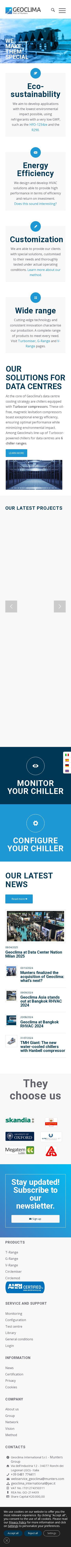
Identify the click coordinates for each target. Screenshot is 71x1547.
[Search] (51, 10)
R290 (35, 130)
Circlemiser (13, 1271)
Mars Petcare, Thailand (32, 726)
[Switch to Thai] (67, 770)
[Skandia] (20, 1120)
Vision (9, 1428)
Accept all (13, 1533)
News (9, 1368)
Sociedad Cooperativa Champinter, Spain (31, 585)
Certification (14, 1374)
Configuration (15, 1320)
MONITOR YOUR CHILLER (35, 787)
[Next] (60, 606)
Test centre (13, 1326)
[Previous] (11, 606)
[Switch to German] (67, 765)
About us (12, 1409)
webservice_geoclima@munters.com (37, 1479)
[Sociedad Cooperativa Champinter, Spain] (35, 551)
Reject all (33, 1533)
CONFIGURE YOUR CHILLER (35, 844)
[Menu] (60, 10)
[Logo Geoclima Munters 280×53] (29, 10)
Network (11, 1422)
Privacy (10, 1380)
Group (10, 1416)
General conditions (19, 1339)
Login (9, 1346)
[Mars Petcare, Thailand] (35, 693)
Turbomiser (27, 341)
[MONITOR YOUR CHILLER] (35, 766)
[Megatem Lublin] (20, 1150)
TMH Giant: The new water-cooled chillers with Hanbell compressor (42, 1046)
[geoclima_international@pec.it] (8, 1483)
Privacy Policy (17, 1522)
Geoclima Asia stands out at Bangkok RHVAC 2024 (41, 1001)
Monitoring (13, 1313)
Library (10, 1333)
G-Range (43, 341)
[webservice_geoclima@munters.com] (8, 1479)
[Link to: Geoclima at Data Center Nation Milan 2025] (35, 926)
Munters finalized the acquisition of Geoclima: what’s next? (42, 976)
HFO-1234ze (38, 124)
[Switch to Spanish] (67, 760)
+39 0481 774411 (23, 1474)
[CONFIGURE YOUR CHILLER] (35, 823)
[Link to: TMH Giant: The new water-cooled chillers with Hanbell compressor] (11, 1041)
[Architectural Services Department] (51, 1151)
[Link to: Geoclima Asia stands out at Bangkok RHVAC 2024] (11, 996)
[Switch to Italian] (67, 754)
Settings (13, 1526)
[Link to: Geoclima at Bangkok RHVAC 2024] (11, 1020)
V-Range (11, 1265)
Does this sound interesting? (35, 204)
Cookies (11, 1387)
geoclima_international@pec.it (33, 1483)
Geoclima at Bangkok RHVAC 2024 (39, 1024)
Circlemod (12, 1278)
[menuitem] (51, 10)
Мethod (11, 1435)
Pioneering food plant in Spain (33, 658)
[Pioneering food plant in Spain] (35, 624)
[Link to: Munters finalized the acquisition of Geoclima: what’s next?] (11, 971)
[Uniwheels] (51, 1137)
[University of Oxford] (20, 1136)
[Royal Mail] (51, 1123)
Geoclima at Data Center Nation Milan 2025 (33, 954)
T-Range (11, 1252)
